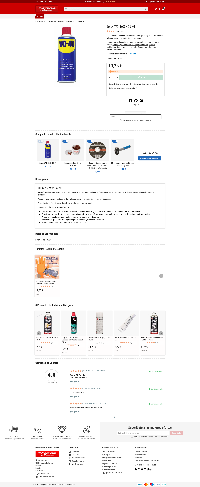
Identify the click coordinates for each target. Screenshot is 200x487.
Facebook (136, 469)
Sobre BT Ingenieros (108, 452)
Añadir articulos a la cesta (149, 158)
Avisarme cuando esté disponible (136, 113)
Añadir (141, 77)
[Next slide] (161, 276)
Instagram (150, 469)
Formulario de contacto (44, 477)
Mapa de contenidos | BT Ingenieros (147, 461)
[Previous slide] (39, 276)
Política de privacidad (109, 467)
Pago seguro (106, 455)
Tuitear (136, 101)
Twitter (139, 469)
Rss (142, 469)
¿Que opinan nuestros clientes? (112, 458)
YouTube (145, 469)
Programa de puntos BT (110, 464)
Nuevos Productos (141, 455)
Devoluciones (106, 461)
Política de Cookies (108, 470)
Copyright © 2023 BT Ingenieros (112, 473)
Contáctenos (139, 458)
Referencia (110, 59)
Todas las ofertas (141, 452)
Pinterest (141, 101)
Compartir (130, 101)
